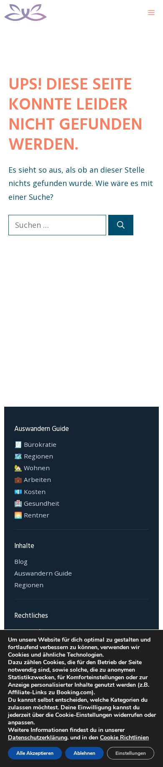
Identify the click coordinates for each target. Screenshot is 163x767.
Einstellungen (130, 753)
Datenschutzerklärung (37, 738)
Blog (21, 561)
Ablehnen (84, 753)
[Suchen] (120, 225)
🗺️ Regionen (33, 456)
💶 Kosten (30, 492)
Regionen (28, 585)
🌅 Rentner (31, 515)
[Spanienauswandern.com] (25, 12)
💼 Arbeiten (32, 480)
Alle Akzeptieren (34, 753)
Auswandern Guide (43, 573)
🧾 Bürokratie (35, 444)
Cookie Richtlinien (124, 738)
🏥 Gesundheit (36, 503)
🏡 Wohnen (32, 468)
